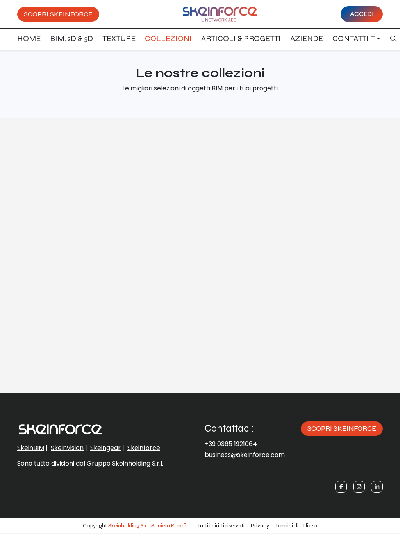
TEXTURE (119, 38)
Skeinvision (67, 447)
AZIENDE (306, 38)
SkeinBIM (30, 447)
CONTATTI (350, 38)
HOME (29, 38)
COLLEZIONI (168, 38)
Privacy (260, 525)
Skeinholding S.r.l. (137, 463)
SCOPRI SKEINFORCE (58, 14)
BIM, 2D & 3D (71, 38)
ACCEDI (361, 13)
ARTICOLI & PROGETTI (241, 38)
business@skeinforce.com (245, 454)
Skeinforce (143, 447)
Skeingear (105, 447)
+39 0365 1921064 (231, 443)
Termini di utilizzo (296, 525)
